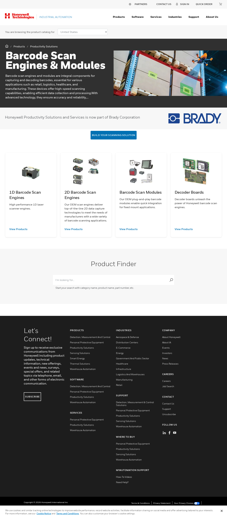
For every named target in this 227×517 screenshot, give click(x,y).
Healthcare (122, 363)
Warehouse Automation (83, 369)
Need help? (122, 482)
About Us (212, 16)
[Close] (221, 511)
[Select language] (130, 4)
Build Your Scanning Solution (113, 135)
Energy (120, 353)
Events (166, 347)
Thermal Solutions (80, 363)
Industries (175, 16)
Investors (167, 353)
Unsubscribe (169, 414)
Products (119, 16)
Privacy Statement (161, 503)
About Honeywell (171, 337)
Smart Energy (77, 358)
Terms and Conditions (67, 513)
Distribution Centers (127, 342)
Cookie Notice (44, 513)
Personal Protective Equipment (87, 342)
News (165, 358)
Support (193, 16)
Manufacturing (124, 379)
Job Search (168, 386)
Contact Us (168, 403)
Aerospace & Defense (127, 337)
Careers (166, 381)
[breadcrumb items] (7, 46)
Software (138, 16)
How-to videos (124, 476)
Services (156, 16)
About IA (166, 342)
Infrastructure (123, 369)
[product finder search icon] (171, 280)
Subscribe (32, 396)
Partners (141, 4)
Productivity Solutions (82, 347)
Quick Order (204, 4)
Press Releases (170, 363)
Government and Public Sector (132, 358)
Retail (119, 385)
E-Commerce (123, 347)
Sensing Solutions (80, 353)
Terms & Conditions (140, 503)
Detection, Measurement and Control (90, 337)
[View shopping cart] (220, 3)
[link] (31, 229)
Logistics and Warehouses (130, 374)
